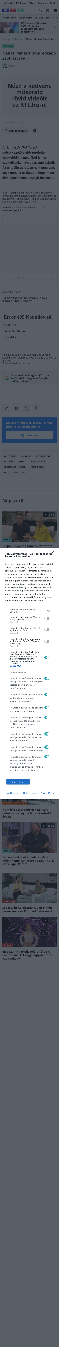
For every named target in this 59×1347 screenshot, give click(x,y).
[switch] (46, 618)
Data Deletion (11, 793)
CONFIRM (18, 782)
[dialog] (29, 673)
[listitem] (29, 610)
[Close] (53, 554)
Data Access (29, 793)
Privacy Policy (47, 793)
